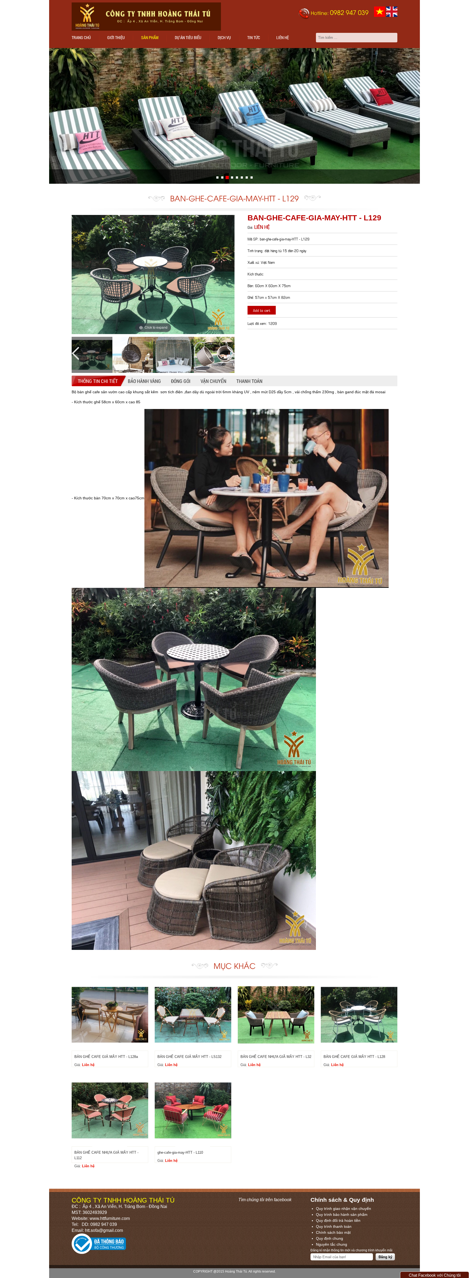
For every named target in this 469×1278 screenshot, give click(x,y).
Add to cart (261, 310)
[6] (247, 177)
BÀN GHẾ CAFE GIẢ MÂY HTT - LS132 (189, 1057)
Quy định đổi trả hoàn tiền (338, 1220)
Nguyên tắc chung (331, 1244)
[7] (252, 177)
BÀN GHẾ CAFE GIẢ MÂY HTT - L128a (106, 1057)
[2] (227, 177)
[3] (232, 177)
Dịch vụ (224, 37)
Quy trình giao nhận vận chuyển (343, 1208)
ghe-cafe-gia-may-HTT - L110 (180, 1152)
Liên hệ (282, 37)
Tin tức (253, 37)
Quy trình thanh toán (333, 1226)
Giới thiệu (116, 37)
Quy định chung (329, 1238)
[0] (217, 177)
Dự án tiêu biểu (188, 37)
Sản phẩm (150, 37)
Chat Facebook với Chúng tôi (435, 1275)
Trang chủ (81, 37)
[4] (237, 177)
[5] (242, 177)
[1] (222, 177)
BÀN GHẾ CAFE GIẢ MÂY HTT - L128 (354, 1057)
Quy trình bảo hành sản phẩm (341, 1214)
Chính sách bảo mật (333, 1232)
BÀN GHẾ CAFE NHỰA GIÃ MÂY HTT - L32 (275, 1057)
